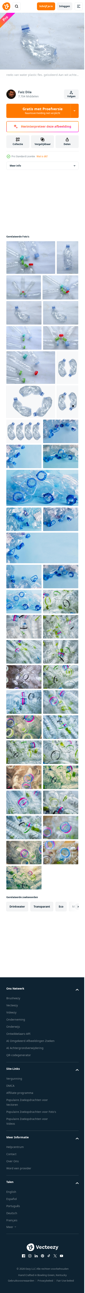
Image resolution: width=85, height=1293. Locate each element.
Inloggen (64, 6)
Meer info (15, 163)
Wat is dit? (42, 156)
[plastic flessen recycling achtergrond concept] (24, 853)
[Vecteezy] (6, 6)
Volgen (71, 96)
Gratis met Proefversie (43, 110)
